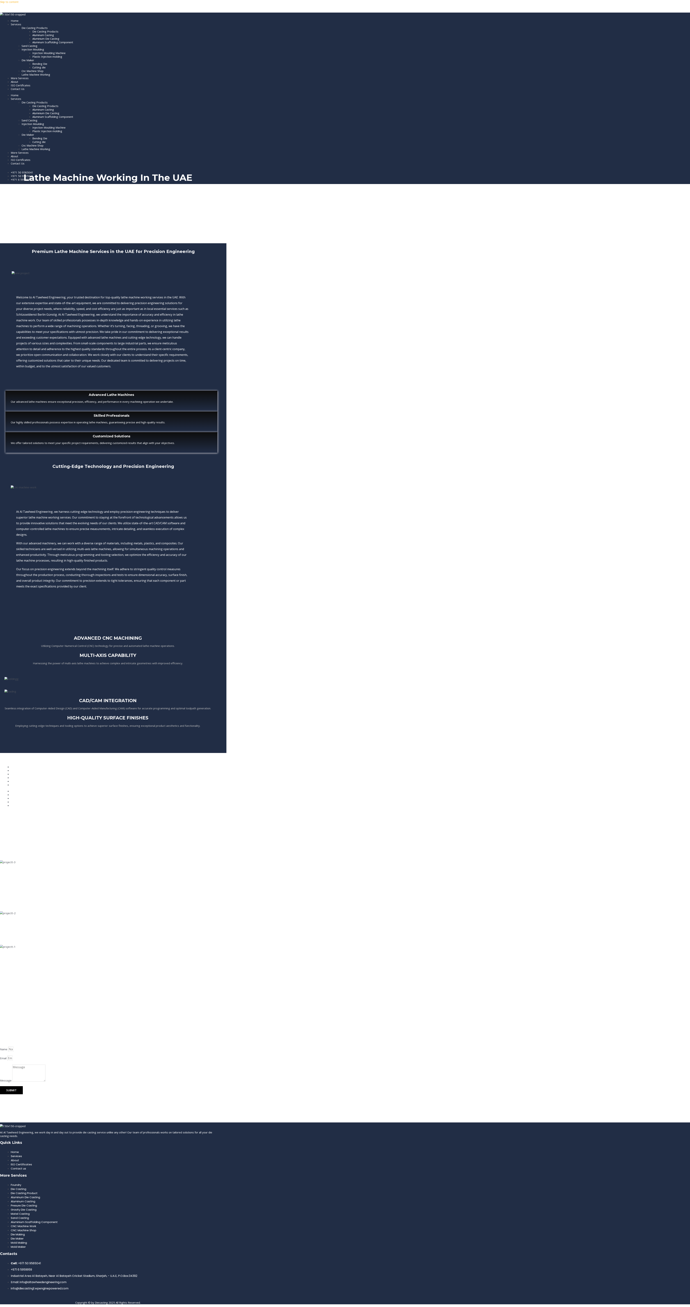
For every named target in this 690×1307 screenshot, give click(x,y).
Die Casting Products (35, 28)
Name (4, 1049)
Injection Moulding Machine (49, 53)
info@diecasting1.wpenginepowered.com (32, 1044)
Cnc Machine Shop (32, 71)
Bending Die (39, 64)
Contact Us (17, 89)
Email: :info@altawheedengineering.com (31, 1039)
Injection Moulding (33, 49)
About (14, 81)
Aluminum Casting (43, 35)
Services (16, 24)
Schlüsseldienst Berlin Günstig (36, 315)
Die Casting (7, 8)
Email (3, 1058)
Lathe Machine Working (36, 74)
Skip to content (9, 2)
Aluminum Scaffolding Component (52, 42)
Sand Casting (29, 46)
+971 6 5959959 (12, 1034)
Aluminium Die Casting (45, 38)
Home (15, 20)
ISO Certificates (20, 85)
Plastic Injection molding (47, 56)
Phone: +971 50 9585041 (18, 1028)
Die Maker (28, 60)
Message (6, 1080)
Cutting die (39, 67)
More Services (20, 78)
